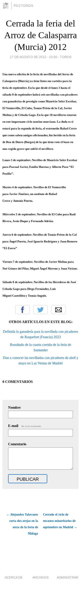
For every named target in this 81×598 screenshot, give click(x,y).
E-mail (25, 426)
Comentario (17, 444)
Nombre (14, 407)
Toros (65, 57)
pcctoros (23, 5)
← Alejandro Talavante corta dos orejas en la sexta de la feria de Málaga (22, 524)
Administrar (67, 577)
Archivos (40, 577)
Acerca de (13, 577)
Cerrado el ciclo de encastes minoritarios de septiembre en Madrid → (60, 521)
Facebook (22, 309)
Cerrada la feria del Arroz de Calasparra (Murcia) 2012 (40, 35)
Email (58, 309)
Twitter (40, 309)
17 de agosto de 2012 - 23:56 (33, 57)
